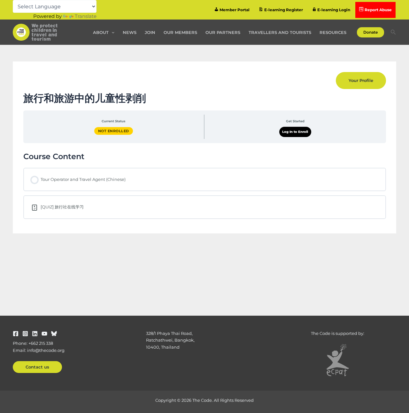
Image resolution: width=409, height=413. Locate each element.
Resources (333, 32)
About (101, 32)
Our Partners (222, 32)
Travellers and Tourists (280, 32)
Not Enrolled (113, 131)
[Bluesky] (54, 333)
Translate (85, 16)
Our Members (180, 32)
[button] (111, 32)
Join (150, 32)
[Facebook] (16, 333)
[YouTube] (44, 333)
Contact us (37, 366)
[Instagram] (25, 333)
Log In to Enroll (295, 132)
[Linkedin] (35, 333)
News (129, 32)
